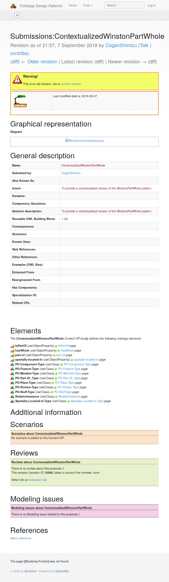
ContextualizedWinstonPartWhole (83, 165)
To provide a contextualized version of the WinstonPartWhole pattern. (107, 188)
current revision (71, 84)
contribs (18, 53)
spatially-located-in (86, 359)
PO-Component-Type (77, 364)
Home (73, 5)
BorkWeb (30, 571)
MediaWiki (62, 571)
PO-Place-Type (64, 382)
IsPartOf (63, 346)
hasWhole (67, 350)
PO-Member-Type (69, 373)
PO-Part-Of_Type (69, 378)
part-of (60, 355)
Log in (152, 5)
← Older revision (39, 61)
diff (15, 61)
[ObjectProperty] (12, 346)
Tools (87, 5)
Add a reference (20, 538)
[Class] (12, 364)
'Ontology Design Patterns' (40, 5)
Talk (144, 44)
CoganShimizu (121, 44)
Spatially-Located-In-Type (86, 401)
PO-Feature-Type (69, 369)
